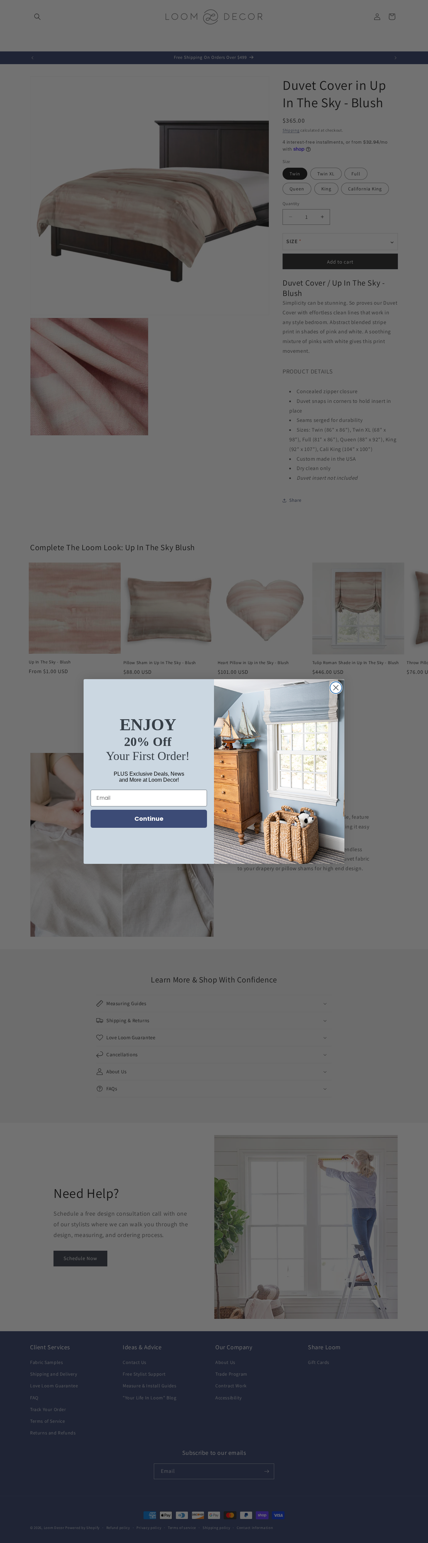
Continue (149, 818)
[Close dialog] (336, 687)
